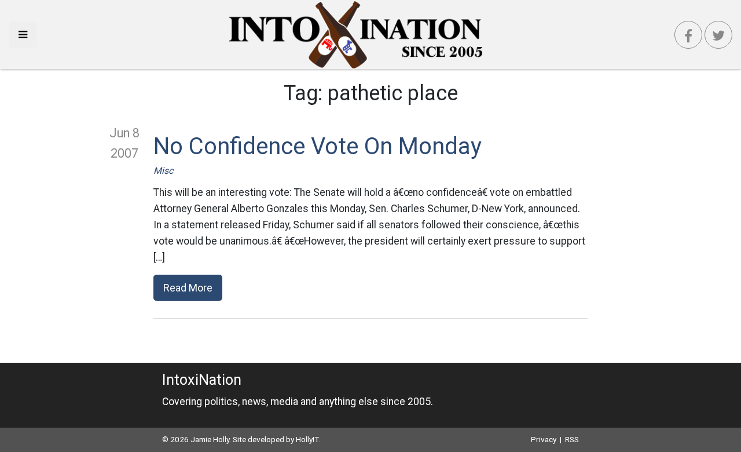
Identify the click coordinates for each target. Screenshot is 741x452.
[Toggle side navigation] (23, 34)
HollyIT (307, 439)
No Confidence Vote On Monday (317, 146)
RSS (572, 439)
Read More (187, 288)
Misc (163, 170)
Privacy (543, 439)
